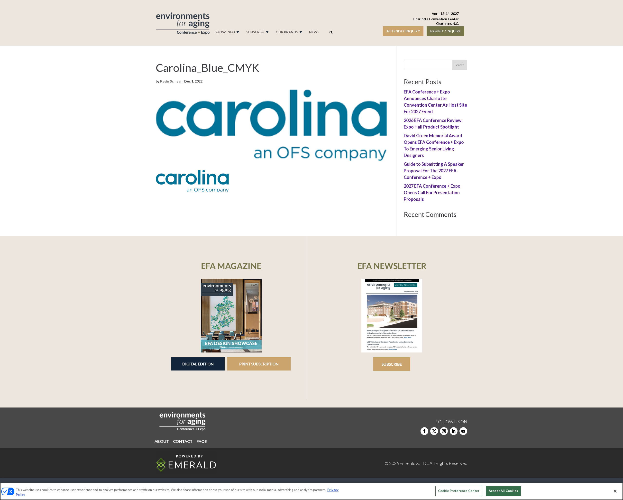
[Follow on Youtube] (463, 431)
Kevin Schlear (171, 81)
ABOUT (162, 442)
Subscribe (392, 364)
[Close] (615, 491)
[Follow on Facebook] (424, 431)
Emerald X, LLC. (414, 463)
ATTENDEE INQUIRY (403, 31)
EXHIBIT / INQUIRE (445, 31)
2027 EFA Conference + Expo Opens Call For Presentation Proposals (432, 192)
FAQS (202, 442)
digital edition (198, 363)
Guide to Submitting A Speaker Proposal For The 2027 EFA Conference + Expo (434, 170)
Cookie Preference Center (458, 491)
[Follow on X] (434, 431)
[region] (311, 491)
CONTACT (182, 442)
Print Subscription (259, 363)
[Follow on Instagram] (444, 431)
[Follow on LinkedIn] (454, 431)
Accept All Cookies (503, 491)
